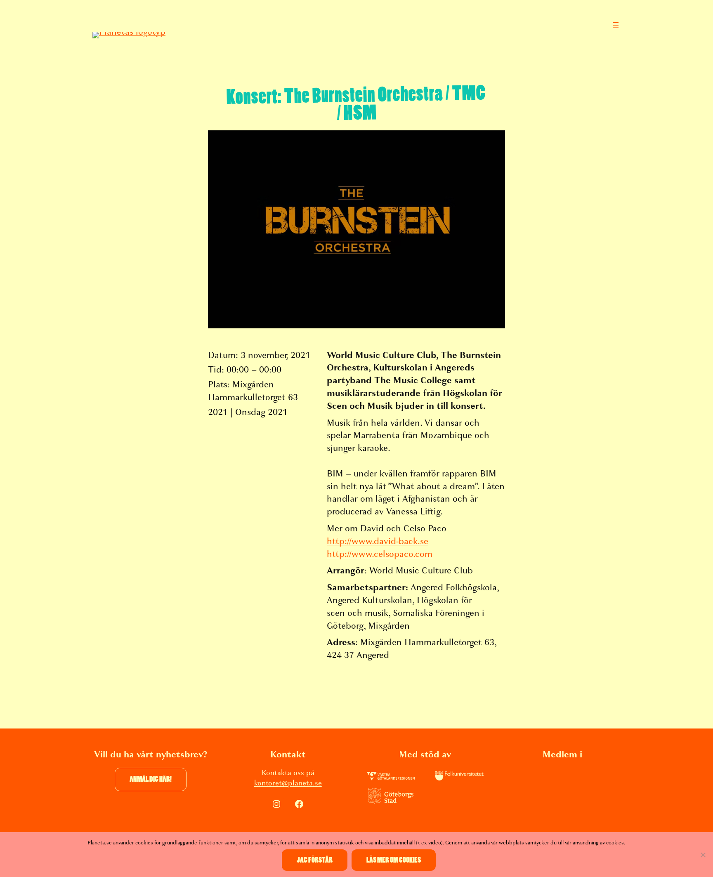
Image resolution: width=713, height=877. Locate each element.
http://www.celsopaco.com (379, 554)
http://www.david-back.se (377, 541)
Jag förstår (315, 860)
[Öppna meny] (616, 25)
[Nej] (703, 855)
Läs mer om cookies (393, 860)
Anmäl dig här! (151, 779)
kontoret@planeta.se (288, 783)
